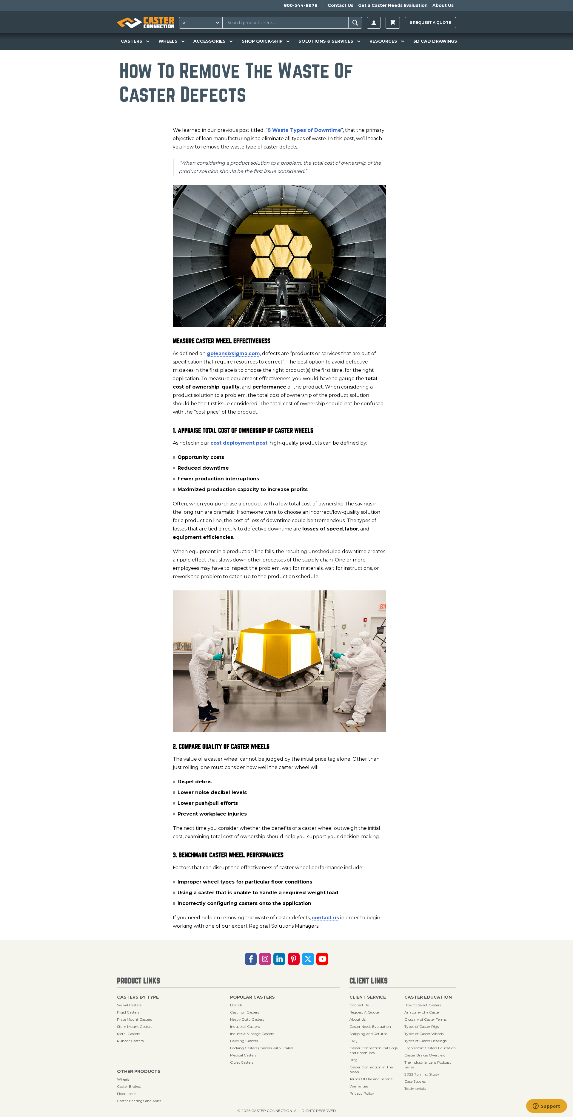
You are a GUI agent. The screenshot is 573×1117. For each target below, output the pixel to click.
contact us (325, 917)
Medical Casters (243, 1055)
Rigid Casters (128, 1012)
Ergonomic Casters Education (430, 1048)
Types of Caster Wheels (423, 1033)
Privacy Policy (361, 1093)
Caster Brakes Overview (425, 1055)
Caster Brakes (129, 1086)
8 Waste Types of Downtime (304, 130)
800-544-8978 (301, 5)
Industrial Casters (245, 1026)
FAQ (353, 1041)
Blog (353, 1060)
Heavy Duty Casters (247, 1019)
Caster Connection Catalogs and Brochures (373, 1050)
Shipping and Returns (368, 1033)
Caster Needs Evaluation (370, 1026)
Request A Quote (364, 1012)
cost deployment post (238, 443)
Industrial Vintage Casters (252, 1033)
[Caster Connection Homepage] (145, 22)
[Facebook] (251, 959)
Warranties (358, 1086)
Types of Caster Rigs (421, 1026)
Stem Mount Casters (134, 1026)
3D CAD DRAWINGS (435, 41)
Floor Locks (126, 1093)
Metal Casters (128, 1033)
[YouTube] (322, 959)
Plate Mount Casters (134, 1019)
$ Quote (430, 22)
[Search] (355, 22)
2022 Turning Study (421, 1074)
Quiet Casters (241, 1062)
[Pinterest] (294, 959)
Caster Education (428, 997)
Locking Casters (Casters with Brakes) (262, 1048)
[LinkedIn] (279, 959)
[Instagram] (265, 959)
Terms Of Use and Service (370, 1079)
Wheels (123, 1079)
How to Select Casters (422, 1005)
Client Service (367, 997)
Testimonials (415, 1088)
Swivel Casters (129, 1005)
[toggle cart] (393, 23)
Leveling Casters (244, 1041)
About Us (443, 5)
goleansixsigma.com (233, 353)
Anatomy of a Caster (422, 1012)
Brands (236, 1005)
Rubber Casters (130, 1041)
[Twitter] (308, 959)
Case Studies (415, 1081)
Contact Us (340, 5)
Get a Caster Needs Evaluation (393, 5)
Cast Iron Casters (244, 1012)
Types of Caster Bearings (425, 1041)
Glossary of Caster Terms (425, 1019)
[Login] (374, 23)
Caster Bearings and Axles (139, 1101)
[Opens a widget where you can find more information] (546, 1106)
